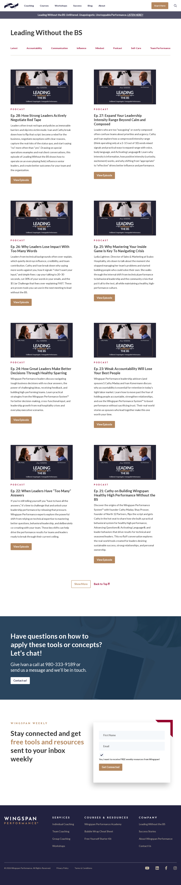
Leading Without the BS (152, 824)
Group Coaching (61, 838)
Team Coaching (60, 831)
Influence (81, 48)
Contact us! (20, 680)
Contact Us (145, 845)
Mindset (99, 48)
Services (61, 818)
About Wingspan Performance (156, 838)
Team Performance (160, 48)
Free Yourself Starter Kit (97, 838)
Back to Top (101, 584)
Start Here (159, 5)
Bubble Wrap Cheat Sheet (98, 831)
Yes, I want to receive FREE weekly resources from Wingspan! (129, 759)
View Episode (21, 180)
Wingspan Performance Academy (102, 824)
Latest (14, 48)
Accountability (34, 48)
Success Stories (147, 831)
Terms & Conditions (83, 868)
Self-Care (136, 48)
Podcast (117, 48)
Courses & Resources (106, 818)
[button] (175, 5)
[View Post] (42, 87)
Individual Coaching (63, 824)
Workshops (58, 845)
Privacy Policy (62, 868)
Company (148, 818)
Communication (59, 48)
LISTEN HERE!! (135, 14)
